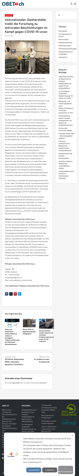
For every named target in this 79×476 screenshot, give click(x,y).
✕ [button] (72, 435)
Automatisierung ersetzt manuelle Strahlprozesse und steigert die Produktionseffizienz (66, 120)
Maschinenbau (64, 39)
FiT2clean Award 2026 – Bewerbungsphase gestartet (66, 136)
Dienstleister (63, 31)
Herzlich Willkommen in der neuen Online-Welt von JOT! (48, 429)
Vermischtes (9, 15)
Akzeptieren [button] (34, 470)
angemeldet (16, 383)
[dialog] (39, 454)
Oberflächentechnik (65, 42)
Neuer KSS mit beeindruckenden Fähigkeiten (29, 331)
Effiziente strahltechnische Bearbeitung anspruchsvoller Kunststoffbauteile (65, 145)
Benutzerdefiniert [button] (65, 472)
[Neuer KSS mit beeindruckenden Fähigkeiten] (29, 323)
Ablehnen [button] (50, 470)
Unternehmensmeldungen (68, 49)
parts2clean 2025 (65, 46)
